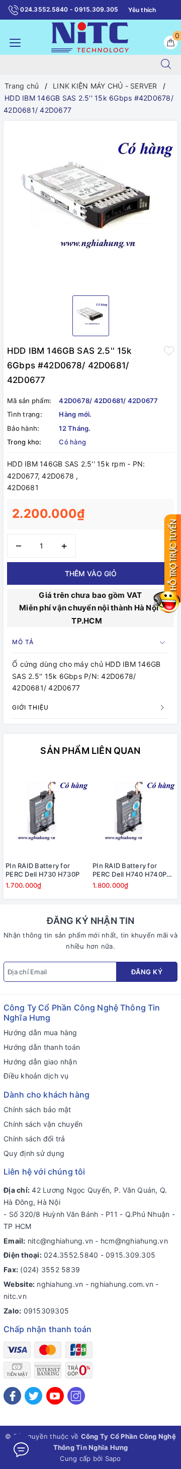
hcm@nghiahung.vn (134, 1240)
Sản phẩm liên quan (90, 750)
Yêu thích (142, 10)
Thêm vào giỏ (91, 573)
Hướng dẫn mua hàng (40, 1032)
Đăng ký (147, 972)
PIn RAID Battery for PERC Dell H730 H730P (42, 870)
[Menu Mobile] (12, 41)
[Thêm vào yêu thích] (169, 350)
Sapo (113, 1458)
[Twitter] (33, 1396)
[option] (90, 204)
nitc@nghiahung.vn (60, 1240)
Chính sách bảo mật (37, 1109)
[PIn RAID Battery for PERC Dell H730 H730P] (47, 813)
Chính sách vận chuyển (43, 1124)
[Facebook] (12, 1396)
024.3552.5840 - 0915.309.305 (68, 9)
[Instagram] (76, 1396)
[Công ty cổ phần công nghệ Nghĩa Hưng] (90, 36)
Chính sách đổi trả (34, 1138)
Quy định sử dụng (34, 1153)
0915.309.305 (130, 1255)
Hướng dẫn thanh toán (42, 1047)
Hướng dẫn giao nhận (40, 1061)
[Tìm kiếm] (166, 65)
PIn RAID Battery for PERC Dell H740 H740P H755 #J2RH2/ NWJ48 (129, 870)
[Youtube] (55, 1396)
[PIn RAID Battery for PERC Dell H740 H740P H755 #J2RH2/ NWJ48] (134, 813)
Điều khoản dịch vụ (36, 1075)
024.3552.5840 (71, 1255)
